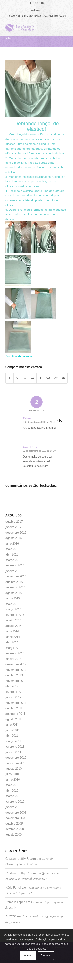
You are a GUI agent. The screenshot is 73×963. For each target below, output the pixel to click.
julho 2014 (12, 631)
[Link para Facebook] (30, 3)
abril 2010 (11, 790)
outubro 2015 (14, 582)
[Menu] (62, 27)
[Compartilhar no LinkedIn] (32, 378)
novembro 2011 (15, 702)
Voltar (8, 38)
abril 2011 (11, 735)
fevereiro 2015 (14, 615)
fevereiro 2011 (14, 746)
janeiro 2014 (13, 658)
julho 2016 (12, 543)
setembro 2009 (15, 829)
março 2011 (13, 741)
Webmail (35, 10)
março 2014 (13, 647)
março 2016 (13, 560)
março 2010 (13, 796)
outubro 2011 (14, 708)
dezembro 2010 (15, 757)
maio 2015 (12, 604)
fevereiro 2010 (14, 801)
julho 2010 (12, 774)
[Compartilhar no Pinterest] (25, 378)
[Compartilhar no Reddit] (56, 378)
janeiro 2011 (13, 752)
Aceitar (28, 955)
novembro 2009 (15, 818)
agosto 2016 (13, 538)
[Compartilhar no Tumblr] (40, 378)
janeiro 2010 (13, 807)
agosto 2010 (13, 768)
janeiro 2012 (13, 697)
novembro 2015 (15, 576)
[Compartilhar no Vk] (48, 378)
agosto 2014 (13, 625)
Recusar (46, 955)
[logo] (30, 27)
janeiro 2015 (13, 620)
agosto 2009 (13, 834)
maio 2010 (12, 785)
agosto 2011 (13, 719)
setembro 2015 (15, 587)
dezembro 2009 (15, 812)
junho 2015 (12, 598)
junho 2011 (12, 730)
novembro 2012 (15, 680)
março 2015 (13, 609)
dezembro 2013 (15, 664)
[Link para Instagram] (36, 3)
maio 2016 (12, 549)
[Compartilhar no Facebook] (9, 378)
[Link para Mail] (42, 3)
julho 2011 (12, 724)
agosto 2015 (13, 593)
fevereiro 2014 (14, 653)
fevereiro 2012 (14, 691)
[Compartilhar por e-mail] (63, 378)
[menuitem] (35, 10)
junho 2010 (12, 779)
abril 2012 (11, 686)
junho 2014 (12, 636)
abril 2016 (11, 554)
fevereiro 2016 (14, 565)
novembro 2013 (15, 669)
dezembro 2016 (15, 532)
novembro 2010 (15, 763)
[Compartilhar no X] (17, 378)
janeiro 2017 (13, 527)
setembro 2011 (15, 713)
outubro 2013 (14, 675)
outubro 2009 (14, 823)
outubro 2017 (14, 521)
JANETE (10, 916)
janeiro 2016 (13, 571)
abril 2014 (11, 642)
